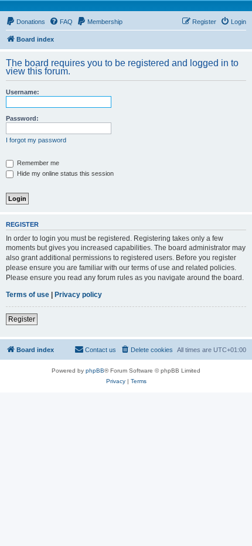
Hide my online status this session (64, 173)
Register (21, 319)
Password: (22, 118)
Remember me (37, 162)
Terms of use (27, 295)
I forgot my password (36, 140)
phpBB (95, 370)
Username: (22, 91)
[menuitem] (25, 22)
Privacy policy (78, 295)
